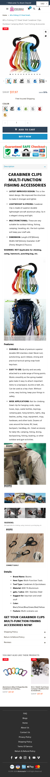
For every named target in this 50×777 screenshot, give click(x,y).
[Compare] (46, 31)
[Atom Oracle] (17, 8)
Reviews (7, 642)
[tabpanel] (25, 52)
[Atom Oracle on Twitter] (16, 758)
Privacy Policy (25, 737)
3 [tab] (15, 74)
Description (9, 167)
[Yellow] (5, 114)
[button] (4, 81)
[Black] (12, 108)
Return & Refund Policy (14, 637)
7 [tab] (26, 74)
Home (25, 723)
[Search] (34, 8)
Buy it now (25, 137)
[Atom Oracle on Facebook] (11, 758)
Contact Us (25, 733)
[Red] (39, 108)
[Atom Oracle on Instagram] (25, 758)
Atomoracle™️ (23, 771)
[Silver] (32, 108)
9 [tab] (31, 74)
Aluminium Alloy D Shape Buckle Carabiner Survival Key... (15, 688)
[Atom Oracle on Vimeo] (38, 758)
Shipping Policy (11, 632)
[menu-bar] (7, 8)
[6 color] (5, 108)
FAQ (25, 714)
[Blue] (19, 108)
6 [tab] (23, 74)
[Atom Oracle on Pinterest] (20, 758)
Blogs (25, 718)
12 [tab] (39, 74)
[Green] (25, 108)
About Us (25, 728)
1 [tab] (10, 74)
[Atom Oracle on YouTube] (34, 758)
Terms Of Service (25, 747)
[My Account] (39, 8)
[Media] (46, 36)
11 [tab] (37, 74)
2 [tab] (12, 74)
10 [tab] (34, 74)
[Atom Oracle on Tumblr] (29, 758)
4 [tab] (18, 74)
